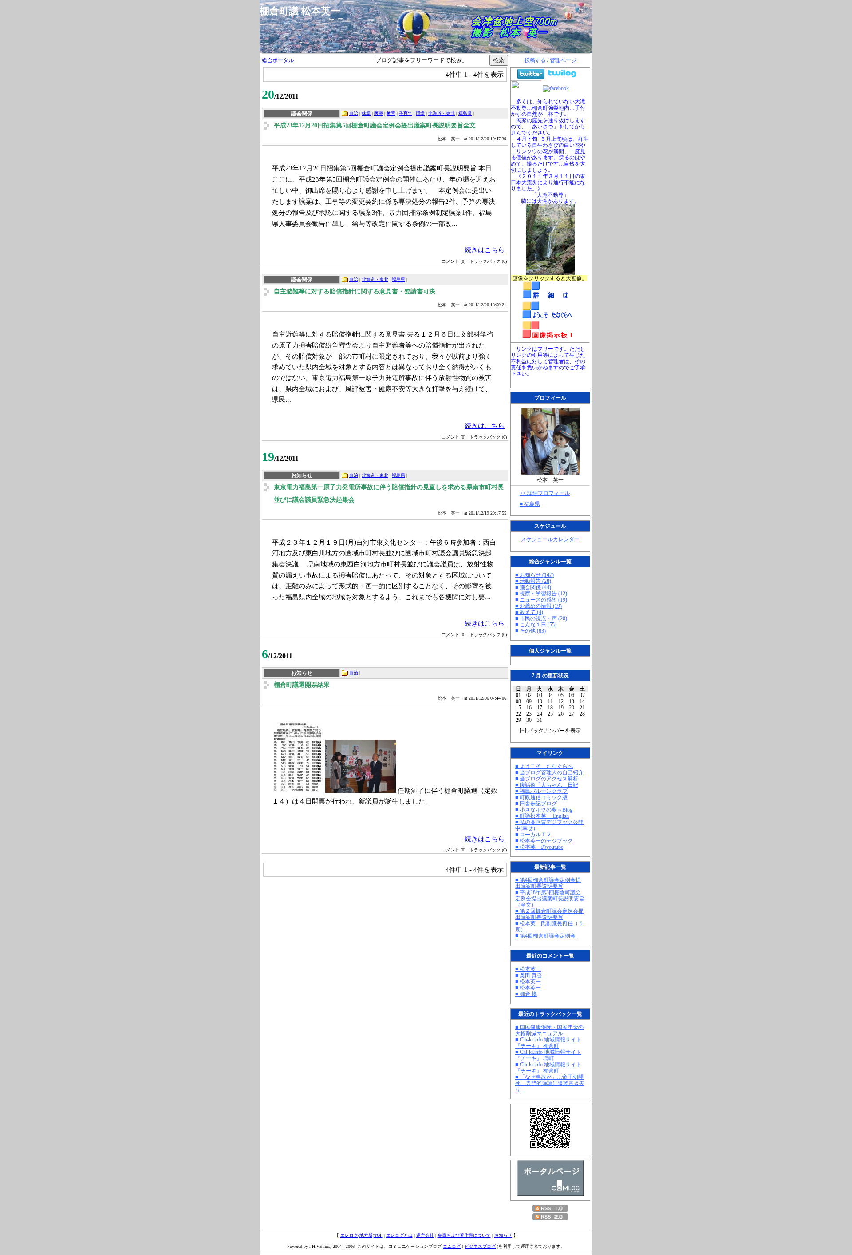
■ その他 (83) (530, 631)
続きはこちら (485, 249)
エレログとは (399, 1235)
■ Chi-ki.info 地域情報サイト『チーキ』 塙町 (548, 1055)
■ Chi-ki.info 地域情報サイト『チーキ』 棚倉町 (548, 1043)
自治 (353, 113)
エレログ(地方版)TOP (361, 1235)
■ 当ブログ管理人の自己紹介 (549, 772)
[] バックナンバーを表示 (550, 731)
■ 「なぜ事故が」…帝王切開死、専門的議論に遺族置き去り (549, 1083)
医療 (378, 113)
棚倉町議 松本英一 (305, 10)
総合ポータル (278, 60)
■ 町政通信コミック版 (541, 797)
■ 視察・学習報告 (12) (541, 593)
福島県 (465, 113)
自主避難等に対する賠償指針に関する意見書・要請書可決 (354, 291)
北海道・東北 (441, 113)
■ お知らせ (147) (534, 575)
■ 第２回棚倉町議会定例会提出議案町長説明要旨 (549, 914)
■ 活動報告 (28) (533, 581)
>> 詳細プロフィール (545, 493)
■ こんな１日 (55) (535, 625)
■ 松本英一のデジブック (544, 841)
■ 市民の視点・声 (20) (541, 618)
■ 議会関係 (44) (533, 587)
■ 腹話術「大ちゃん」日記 (546, 785)
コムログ (452, 1246)
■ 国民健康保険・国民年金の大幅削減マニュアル (549, 1030)
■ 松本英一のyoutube (539, 847)
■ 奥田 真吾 (528, 975)
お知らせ (503, 1235)
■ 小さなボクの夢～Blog (543, 810)
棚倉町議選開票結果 (302, 684)
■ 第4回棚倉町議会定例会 (545, 936)
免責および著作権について (464, 1235)
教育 (391, 113)
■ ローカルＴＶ (533, 834)
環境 (420, 113)
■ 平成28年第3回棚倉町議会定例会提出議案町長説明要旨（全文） (549, 898)
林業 (366, 113)
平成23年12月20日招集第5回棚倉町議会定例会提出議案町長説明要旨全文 (375, 125)
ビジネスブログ (480, 1246)
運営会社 (425, 1235)
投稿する (535, 60)
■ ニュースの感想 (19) (541, 600)
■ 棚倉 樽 (526, 994)
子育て (405, 113)
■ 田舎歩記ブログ (536, 803)
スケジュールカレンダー (550, 539)
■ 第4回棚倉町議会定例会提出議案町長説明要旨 (548, 883)
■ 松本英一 (528, 969)
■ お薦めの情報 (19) (538, 606)
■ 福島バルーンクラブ (541, 791)
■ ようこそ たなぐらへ (544, 766)
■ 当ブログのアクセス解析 (546, 779)
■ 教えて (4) (529, 612)
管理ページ (563, 60)
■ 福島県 (530, 504)
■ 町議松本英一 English (542, 816)
